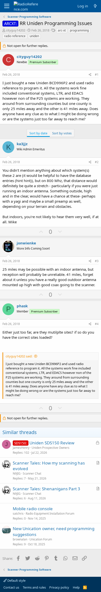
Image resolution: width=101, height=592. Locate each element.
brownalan (20, 539)
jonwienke (26, 242)
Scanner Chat (32, 473)
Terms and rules (34, 587)
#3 (97, 261)
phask (22, 305)
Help (76, 587)
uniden (34, 36)
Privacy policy (59, 587)
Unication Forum (40, 539)
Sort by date (38, 133)
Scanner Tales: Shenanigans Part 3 (46, 489)
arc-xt (62, 30)
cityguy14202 (15, 30)
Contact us (11, 587)
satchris (18, 513)
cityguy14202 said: (19, 356)
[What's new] (95, 6)
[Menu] (7, 6)
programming (79, 30)
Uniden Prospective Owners (50, 448)
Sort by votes (62, 133)
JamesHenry (21, 448)
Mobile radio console (33, 508)
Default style (16, 580)
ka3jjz (22, 143)
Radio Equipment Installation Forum (50, 513)
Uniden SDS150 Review (51, 443)
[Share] (90, 75)
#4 (97, 324)
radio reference (14, 36)
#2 (97, 162)
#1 (97, 74)
